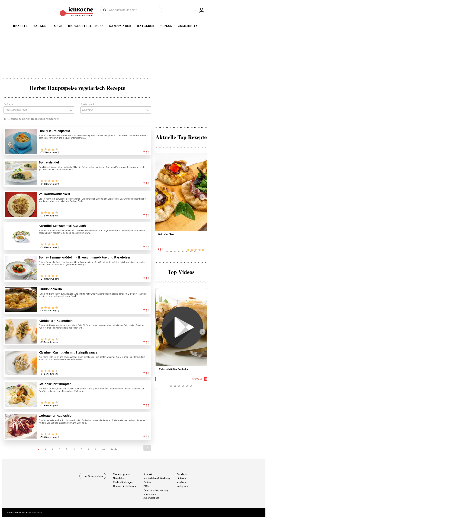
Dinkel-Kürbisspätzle (54, 131)
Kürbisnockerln (50, 289)
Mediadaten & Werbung (156, 478)
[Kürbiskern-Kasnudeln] (21, 331)
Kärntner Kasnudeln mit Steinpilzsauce (68, 352)
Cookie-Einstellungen (125, 486)
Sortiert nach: (87, 104)
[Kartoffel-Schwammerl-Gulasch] (21, 236)
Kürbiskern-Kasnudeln (56, 321)
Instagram (182, 486)
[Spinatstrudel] (21, 173)
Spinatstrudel (49, 162)
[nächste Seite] (147, 448)
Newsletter (119, 478)
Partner (147, 482)
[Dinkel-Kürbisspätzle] (21, 141)
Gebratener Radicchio (55, 415)
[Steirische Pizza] (181, 192)
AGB (146, 486)
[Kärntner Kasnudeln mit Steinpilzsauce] (21, 363)
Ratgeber (146, 26)
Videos (166, 26)
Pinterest (182, 478)
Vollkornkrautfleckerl (54, 194)
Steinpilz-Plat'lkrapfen (55, 384)
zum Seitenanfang (93, 476)
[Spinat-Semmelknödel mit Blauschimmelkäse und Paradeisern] (21, 268)
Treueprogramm (122, 474)
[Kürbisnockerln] (21, 299)
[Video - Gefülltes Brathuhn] (181, 327)
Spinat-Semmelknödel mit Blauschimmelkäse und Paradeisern (85, 257)
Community (188, 26)
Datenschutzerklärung (155, 490)
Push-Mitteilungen (123, 482)
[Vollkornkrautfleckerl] (21, 204)
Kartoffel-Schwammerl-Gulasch (62, 226)
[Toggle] (200, 11)
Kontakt (147, 474)
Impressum (149, 494)
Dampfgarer (120, 26)
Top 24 (57, 26)
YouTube (182, 482)
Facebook (182, 474)
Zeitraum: (9, 104)
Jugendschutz (151, 498)
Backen (39, 26)
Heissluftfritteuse (86, 26)
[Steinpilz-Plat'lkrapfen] (21, 394)
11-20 (114, 448)
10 (103, 448)
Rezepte (20, 26)
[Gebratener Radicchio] (21, 426)
